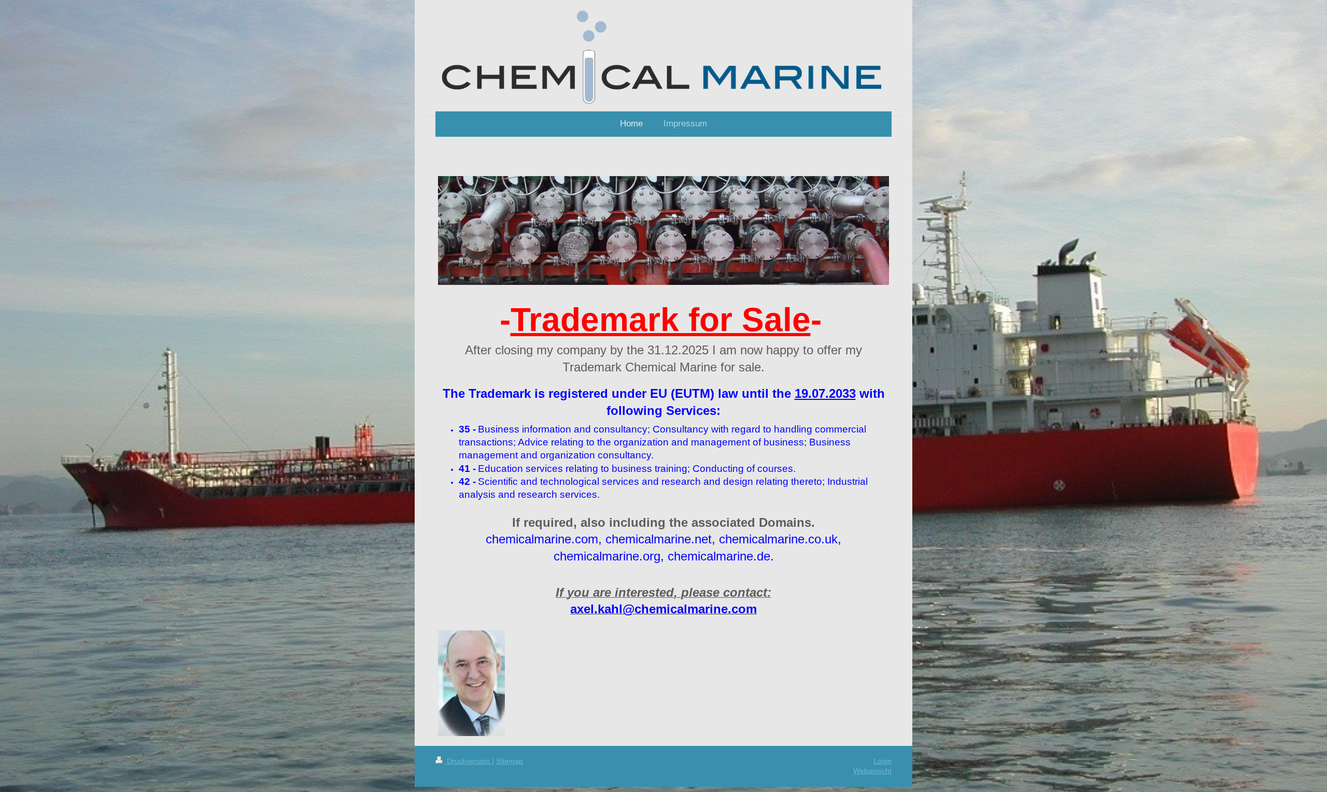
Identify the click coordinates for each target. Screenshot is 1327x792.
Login (882, 761)
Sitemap (509, 761)
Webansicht (872, 771)
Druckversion (468, 761)
